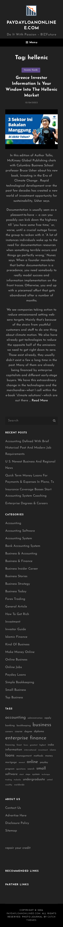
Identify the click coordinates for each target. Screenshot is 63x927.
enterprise (16, 738)
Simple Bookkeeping (19, 682)
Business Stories (16, 576)
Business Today (15, 591)
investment (43, 750)
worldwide (19, 785)
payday (44, 762)
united (49, 780)
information (13, 749)
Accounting (13, 523)
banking (10, 725)
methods (38, 756)
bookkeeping (24, 725)
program (9, 769)
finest (19, 745)
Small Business (15, 690)
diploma (39, 731)
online (32, 762)
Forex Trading (15, 599)
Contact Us (13, 808)
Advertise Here (15, 815)
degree (28, 731)
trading (8, 780)
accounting (15, 717)
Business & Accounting (21, 553)
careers (9, 731)
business (42, 724)
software (11, 774)
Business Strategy (17, 584)
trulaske (17, 780)
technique (46, 774)
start (21, 774)
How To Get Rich (17, 614)
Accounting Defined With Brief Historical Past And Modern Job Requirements (28, 448)
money (49, 756)
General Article (16, 606)
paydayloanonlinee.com (23, 914)
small (41, 769)
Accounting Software (20, 531)
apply (47, 718)
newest (22, 762)
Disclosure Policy (17, 823)
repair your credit (17, 848)
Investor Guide (31, 70)
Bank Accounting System (22, 546)
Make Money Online (19, 652)
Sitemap (11, 830)
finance (38, 738)
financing (10, 745)
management (24, 756)
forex (26, 745)
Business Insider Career (21, 568)
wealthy (8, 785)
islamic (53, 750)
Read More (40, 400)
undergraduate (34, 779)
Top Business (14, 697)
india (51, 744)
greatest (33, 745)
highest (42, 745)
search (30, 769)
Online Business (16, 659)
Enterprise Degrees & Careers (26, 503)
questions (21, 769)
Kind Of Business (17, 644)
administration (35, 718)
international (30, 750)
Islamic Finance (16, 637)
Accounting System (18, 538)
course (18, 731)
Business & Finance (18, 561)
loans (9, 755)
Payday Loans (15, 674)
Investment (12, 621)
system (36, 774)
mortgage (11, 762)
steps (28, 774)
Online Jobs (13, 667)
